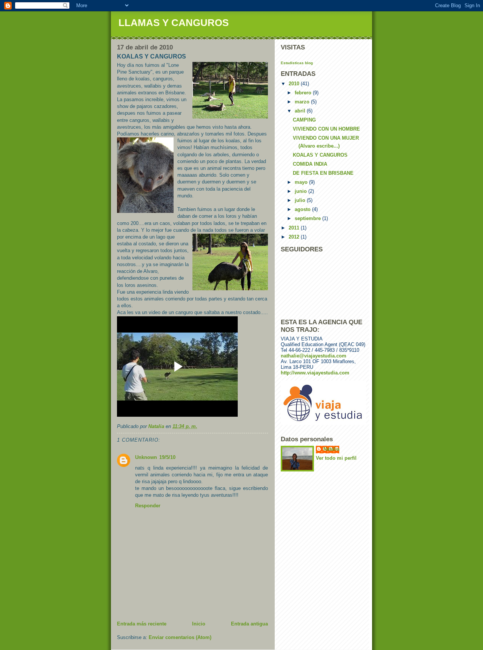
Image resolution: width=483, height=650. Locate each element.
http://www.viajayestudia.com (315, 373)
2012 (295, 237)
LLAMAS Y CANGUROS (173, 22)
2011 (295, 228)
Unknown (146, 457)
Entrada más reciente (141, 624)
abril (301, 111)
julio (301, 200)
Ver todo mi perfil (336, 458)
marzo (303, 102)
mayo (302, 182)
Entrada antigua (249, 624)
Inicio (198, 624)
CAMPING (304, 120)
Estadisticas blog (297, 63)
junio (301, 191)
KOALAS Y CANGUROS (320, 155)
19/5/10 (167, 457)
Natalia (331, 449)
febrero (304, 92)
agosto (303, 209)
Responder (147, 505)
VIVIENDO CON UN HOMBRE (326, 129)
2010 (295, 83)
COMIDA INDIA (310, 164)
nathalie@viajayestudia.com (313, 356)
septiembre (308, 218)
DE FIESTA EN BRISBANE (323, 173)
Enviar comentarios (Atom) (180, 637)
